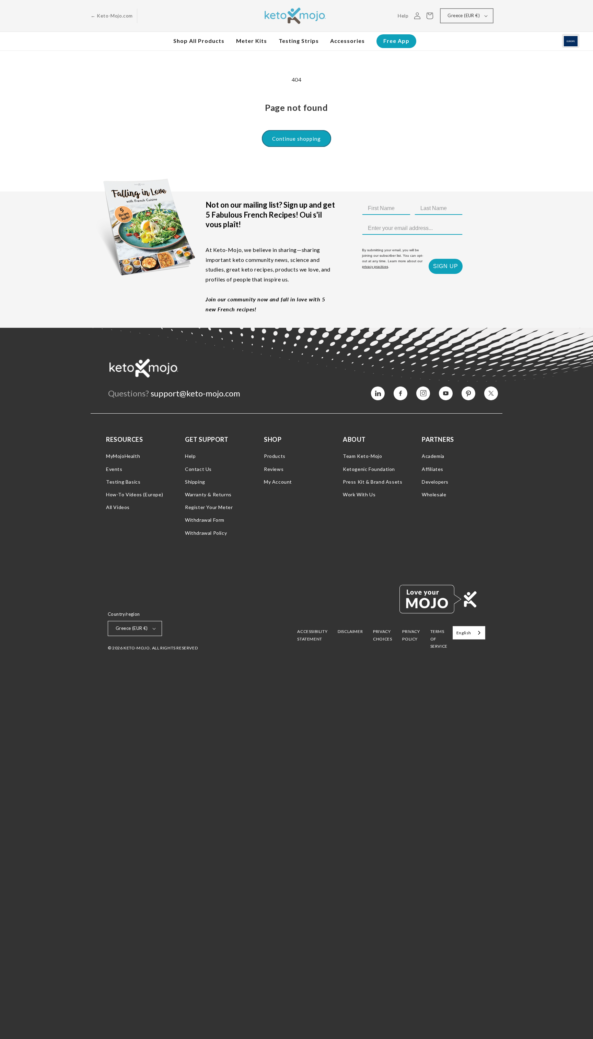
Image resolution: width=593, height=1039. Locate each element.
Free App (396, 40)
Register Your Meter (209, 507)
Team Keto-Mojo (362, 456)
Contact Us (198, 469)
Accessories (347, 40)
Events (114, 469)
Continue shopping (296, 139)
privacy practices (375, 266)
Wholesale (434, 494)
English (463, 632)
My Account (278, 482)
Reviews (273, 469)
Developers (435, 482)
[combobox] (469, 632)
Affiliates (432, 469)
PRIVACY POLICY (411, 635)
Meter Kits (251, 40)
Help (190, 456)
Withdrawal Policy (206, 533)
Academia (433, 456)
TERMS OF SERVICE (438, 639)
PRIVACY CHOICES (382, 635)
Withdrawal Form (204, 520)
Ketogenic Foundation (369, 469)
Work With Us (359, 494)
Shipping (195, 482)
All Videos (118, 507)
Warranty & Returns (208, 494)
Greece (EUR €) (463, 15)
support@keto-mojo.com (195, 393)
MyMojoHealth (123, 456)
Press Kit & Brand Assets (372, 482)
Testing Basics (123, 482)
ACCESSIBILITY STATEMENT (312, 635)
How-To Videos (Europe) (134, 494)
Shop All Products (198, 40)
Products (275, 456)
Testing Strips (299, 40)
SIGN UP (445, 266)
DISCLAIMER (350, 631)
